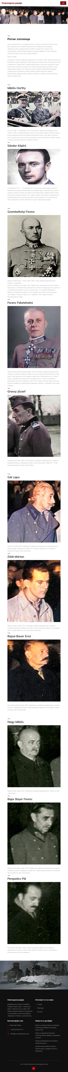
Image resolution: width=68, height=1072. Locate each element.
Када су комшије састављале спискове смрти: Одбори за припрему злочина (47, 1035)
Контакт (40, 1012)
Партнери (40, 1008)
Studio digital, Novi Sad (41, 1064)
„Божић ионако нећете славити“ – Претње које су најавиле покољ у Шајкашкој (46, 1049)
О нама (39, 1004)
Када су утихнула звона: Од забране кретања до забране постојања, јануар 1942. (47, 1027)
